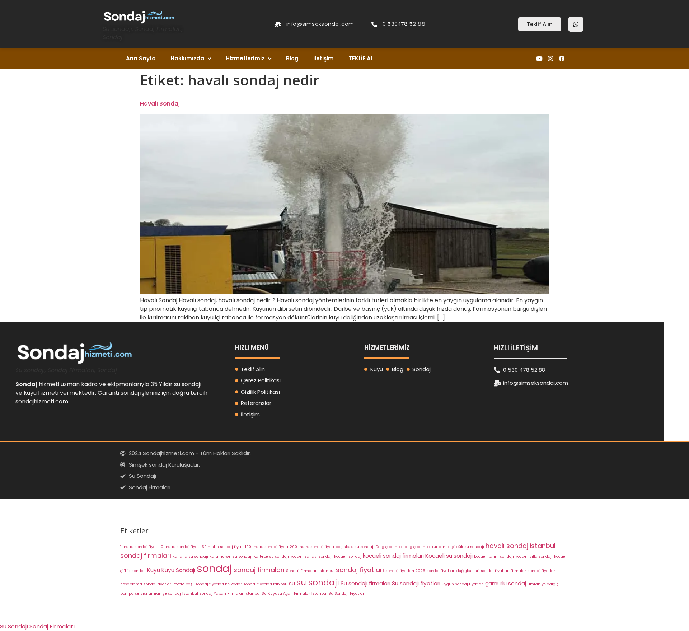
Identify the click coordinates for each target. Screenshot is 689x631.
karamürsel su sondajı (231, 556)
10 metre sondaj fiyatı (180, 547)
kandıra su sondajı (190, 556)
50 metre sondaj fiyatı (223, 547)
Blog (292, 58)
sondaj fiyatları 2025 (405, 571)
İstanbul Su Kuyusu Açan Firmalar (277, 593)
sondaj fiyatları (360, 569)
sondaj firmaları (259, 569)
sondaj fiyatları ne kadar (218, 584)
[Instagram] (550, 58)
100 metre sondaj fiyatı (266, 547)
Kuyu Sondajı (178, 570)
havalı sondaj (507, 545)
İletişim (323, 58)
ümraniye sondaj (165, 593)
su (292, 583)
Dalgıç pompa (389, 547)
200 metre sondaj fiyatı (312, 547)
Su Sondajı (14, 626)
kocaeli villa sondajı (534, 556)
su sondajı (317, 582)
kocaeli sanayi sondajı (311, 556)
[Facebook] (561, 58)
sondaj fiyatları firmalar (503, 571)
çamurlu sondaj (505, 583)
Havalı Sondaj (160, 103)
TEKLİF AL (360, 58)
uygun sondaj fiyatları (463, 584)
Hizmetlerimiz (245, 58)
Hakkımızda (187, 58)
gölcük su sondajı (467, 547)
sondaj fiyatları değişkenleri (453, 571)
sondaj (214, 568)
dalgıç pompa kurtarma (426, 547)
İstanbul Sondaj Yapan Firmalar (212, 593)
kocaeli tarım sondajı (494, 556)
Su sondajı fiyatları (416, 583)
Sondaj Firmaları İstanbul (310, 571)
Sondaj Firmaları (52, 626)
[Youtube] (539, 58)
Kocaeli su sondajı (449, 556)
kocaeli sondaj (347, 556)
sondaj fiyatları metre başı (169, 584)
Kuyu (153, 570)
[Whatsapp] (575, 24)
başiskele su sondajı (355, 547)
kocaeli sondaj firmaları (393, 556)
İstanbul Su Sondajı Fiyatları (338, 593)
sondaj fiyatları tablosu (265, 584)
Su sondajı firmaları (365, 583)
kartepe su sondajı (271, 556)
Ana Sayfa (141, 58)
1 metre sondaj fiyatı (139, 547)
